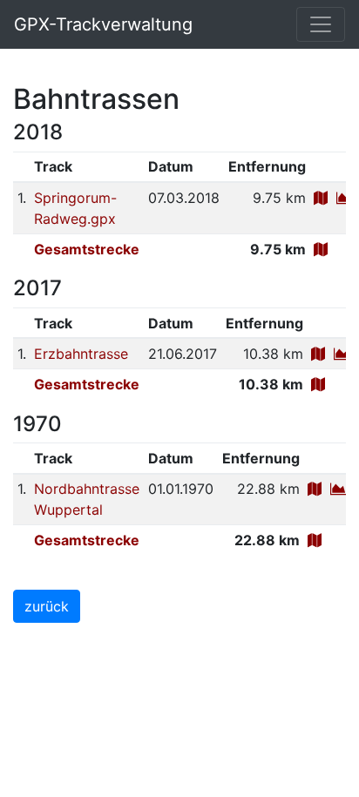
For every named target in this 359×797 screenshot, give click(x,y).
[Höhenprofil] (344, 197)
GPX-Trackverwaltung (103, 24)
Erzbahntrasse (81, 353)
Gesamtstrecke (86, 249)
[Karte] (321, 197)
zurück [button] (46, 606)
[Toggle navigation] (320, 24)
